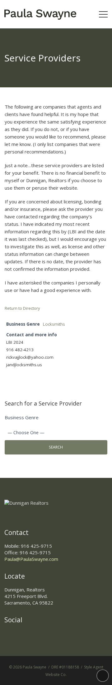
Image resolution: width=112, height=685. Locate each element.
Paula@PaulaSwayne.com (31, 559)
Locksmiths (54, 324)
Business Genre (22, 417)
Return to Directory (22, 308)
